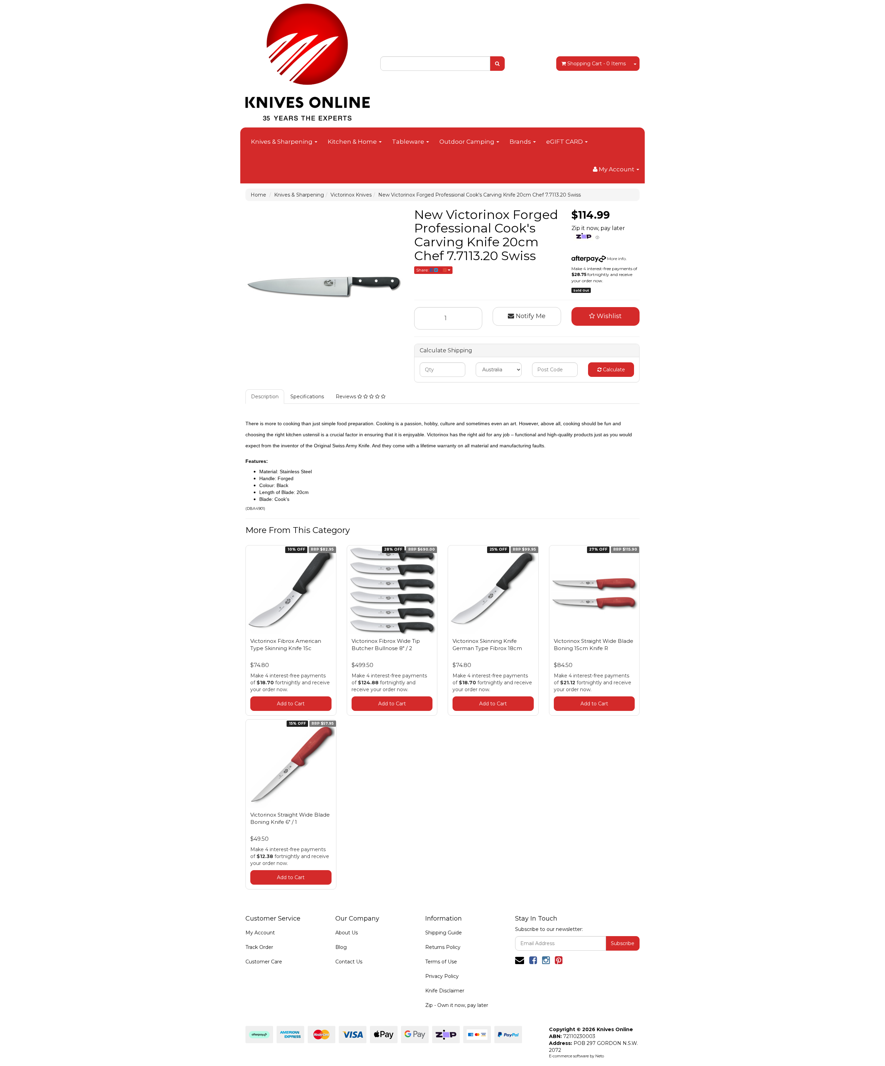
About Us (346, 933)
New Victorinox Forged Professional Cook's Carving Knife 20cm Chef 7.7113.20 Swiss (479, 195)
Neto (599, 1056)
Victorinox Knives (351, 195)
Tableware (409, 141)
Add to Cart (291, 704)
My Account (260, 933)
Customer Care (263, 962)
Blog (341, 947)
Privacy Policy (442, 976)
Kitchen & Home (353, 141)
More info (616, 258)
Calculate (613, 370)
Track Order (259, 947)
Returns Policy (442, 947)
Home (258, 195)
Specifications (307, 396)
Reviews (346, 396)
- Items (596, 63)
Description (265, 396)
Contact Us (348, 962)
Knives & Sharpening (282, 141)
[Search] (497, 63)
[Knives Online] (307, 60)
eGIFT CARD (565, 141)
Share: (423, 270)
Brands (521, 141)
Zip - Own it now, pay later (456, 1005)
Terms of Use (441, 962)
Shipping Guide (443, 933)
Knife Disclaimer (444, 991)
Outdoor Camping (467, 141)
